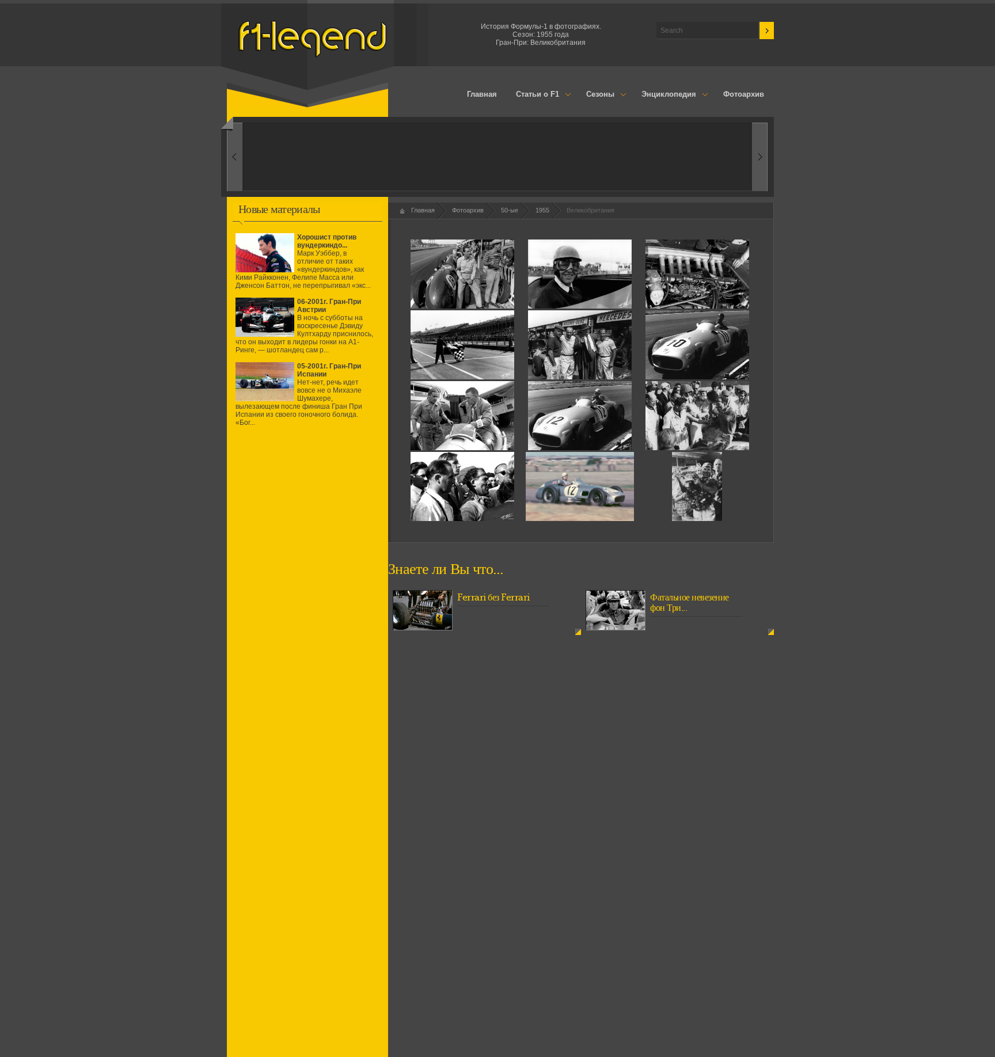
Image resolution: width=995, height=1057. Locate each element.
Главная (482, 94)
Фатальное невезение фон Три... (689, 602)
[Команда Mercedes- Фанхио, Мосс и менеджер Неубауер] (580, 377)
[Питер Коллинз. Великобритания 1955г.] (580, 306)
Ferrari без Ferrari (493, 597)
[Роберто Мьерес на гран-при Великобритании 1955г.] (462, 306)
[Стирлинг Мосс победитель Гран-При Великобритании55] (697, 448)
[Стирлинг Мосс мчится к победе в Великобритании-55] (580, 519)
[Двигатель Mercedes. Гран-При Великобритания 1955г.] (697, 306)
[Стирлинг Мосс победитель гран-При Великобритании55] (696, 519)
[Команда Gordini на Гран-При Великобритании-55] (462, 448)
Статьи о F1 (533, 95)
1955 (542, 210)
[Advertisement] (307, 537)
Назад (760, 157)
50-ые (509, 210)
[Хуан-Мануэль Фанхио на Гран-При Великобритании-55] (697, 377)
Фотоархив (743, 94)
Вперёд (234, 157)
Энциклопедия (664, 95)
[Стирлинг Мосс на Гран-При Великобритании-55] (580, 448)
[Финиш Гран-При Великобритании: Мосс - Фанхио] (462, 377)
